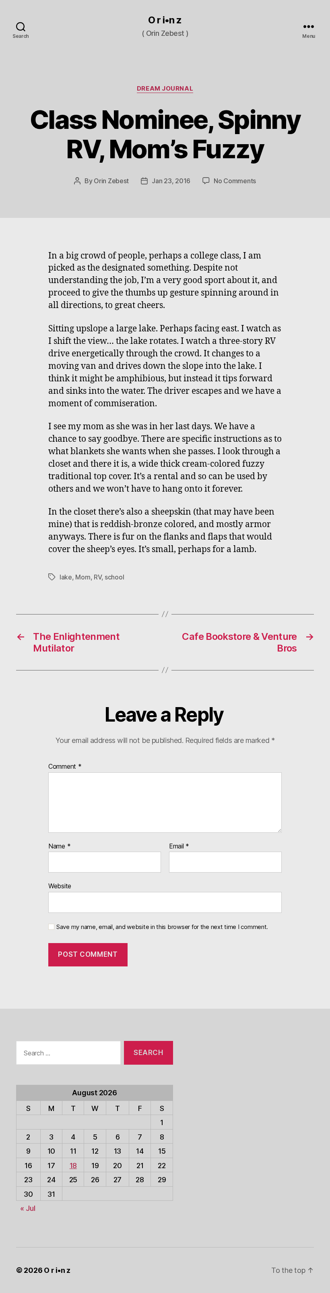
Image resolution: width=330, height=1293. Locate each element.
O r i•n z (165, 20)
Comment (65, 766)
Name (59, 846)
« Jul (27, 1208)
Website (59, 886)
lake (66, 577)
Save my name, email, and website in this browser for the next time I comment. (162, 927)
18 (73, 1165)
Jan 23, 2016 (171, 181)
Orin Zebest (111, 181)
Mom (82, 577)
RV (97, 577)
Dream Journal (165, 88)
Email (179, 846)
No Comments (235, 181)
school (114, 577)
